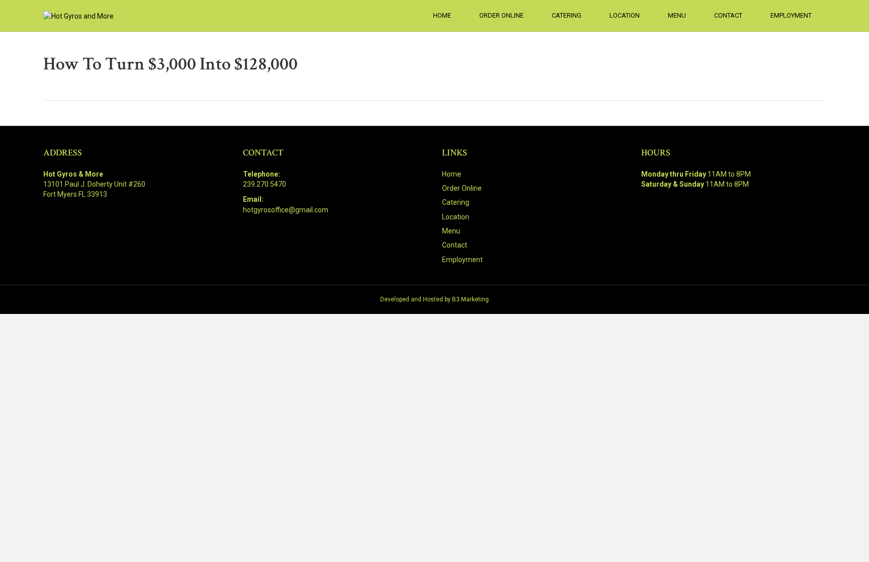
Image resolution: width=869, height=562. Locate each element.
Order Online (501, 15)
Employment (791, 15)
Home (442, 15)
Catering (566, 15)
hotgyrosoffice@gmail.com (285, 210)
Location (625, 15)
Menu (677, 15)
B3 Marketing (470, 299)
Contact (728, 15)
